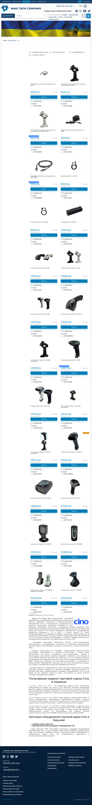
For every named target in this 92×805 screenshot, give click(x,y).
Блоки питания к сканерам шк (59, 52)
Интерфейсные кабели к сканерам (80, 52)
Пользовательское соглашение (12, 794)
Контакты (7, 799)
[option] (46, 29)
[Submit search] (45, 16)
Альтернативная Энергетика (77, 762)
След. (46, 615)
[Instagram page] (80, 11)
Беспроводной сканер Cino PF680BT (45, 706)
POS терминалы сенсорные (55, 762)
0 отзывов (34, 103)
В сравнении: (85, 14)
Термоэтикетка (52, 768)
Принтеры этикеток (53, 760)
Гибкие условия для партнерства (13, 791)
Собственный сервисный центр (12, 786)
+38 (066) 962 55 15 (11, 770)
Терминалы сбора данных (76, 757)
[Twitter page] (89, 11)
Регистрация (87, 1)
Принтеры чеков (73, 760)
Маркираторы (51, 765)
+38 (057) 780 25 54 (11, 763)
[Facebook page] (76, 11)
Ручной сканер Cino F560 (41, 686)
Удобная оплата (8, 783)
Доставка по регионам (10, 780)
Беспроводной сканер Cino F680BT (44, 697)
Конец (51, 615)
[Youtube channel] (84, 11)
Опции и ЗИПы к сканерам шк (38, 55)
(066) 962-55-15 (63, 6)
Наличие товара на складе (11, 788)
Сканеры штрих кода (40, 52)
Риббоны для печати (74, 765)
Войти (80, 1)
